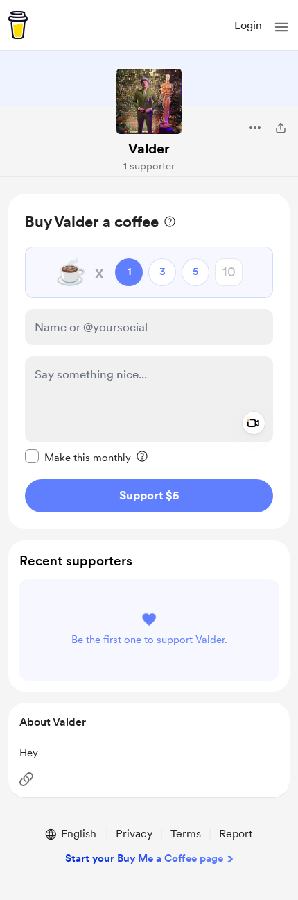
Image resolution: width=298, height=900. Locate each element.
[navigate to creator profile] (149, 101)
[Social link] (26, 779)
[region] (149, 361)
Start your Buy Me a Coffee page (144, 858)
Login (248, 25)
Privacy (134, 833)
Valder (149, 148)
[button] (281, 27)
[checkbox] (78, 457)
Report (235, 833)
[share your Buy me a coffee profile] (280, 128)
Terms (185, 833)
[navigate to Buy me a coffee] (18, 25)
